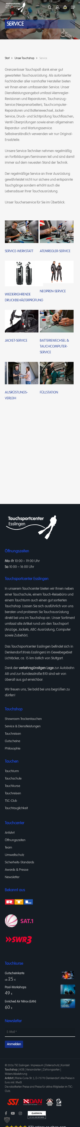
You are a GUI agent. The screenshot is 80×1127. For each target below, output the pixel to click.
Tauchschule (22, 594)
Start (7, 58)
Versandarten (33, 1069)
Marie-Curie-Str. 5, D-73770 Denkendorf (37, 1078)
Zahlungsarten (51, 1069)
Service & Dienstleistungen (23, 726)
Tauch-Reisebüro (55, 594)
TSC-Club (11, 801)
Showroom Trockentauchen (23, 719)
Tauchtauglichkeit (16, 808)
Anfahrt (10, 832)
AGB (21, 1069)
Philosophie (12, 748)
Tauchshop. (13, 606)
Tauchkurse (12, 786)
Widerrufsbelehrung (16, 1074)
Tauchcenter (31, 588)
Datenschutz (52, 1065)
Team (8, 847)
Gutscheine (12, 741)
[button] (73, 7)
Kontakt (65, 1065)
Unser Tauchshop (24, 58)
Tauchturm (22, 600)
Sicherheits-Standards (19, 862)
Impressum (37, 1065)
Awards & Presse (16, 870)
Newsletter (12, 877)
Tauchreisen (13, 733)
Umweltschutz (14, 855)
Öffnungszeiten (15, 840)
